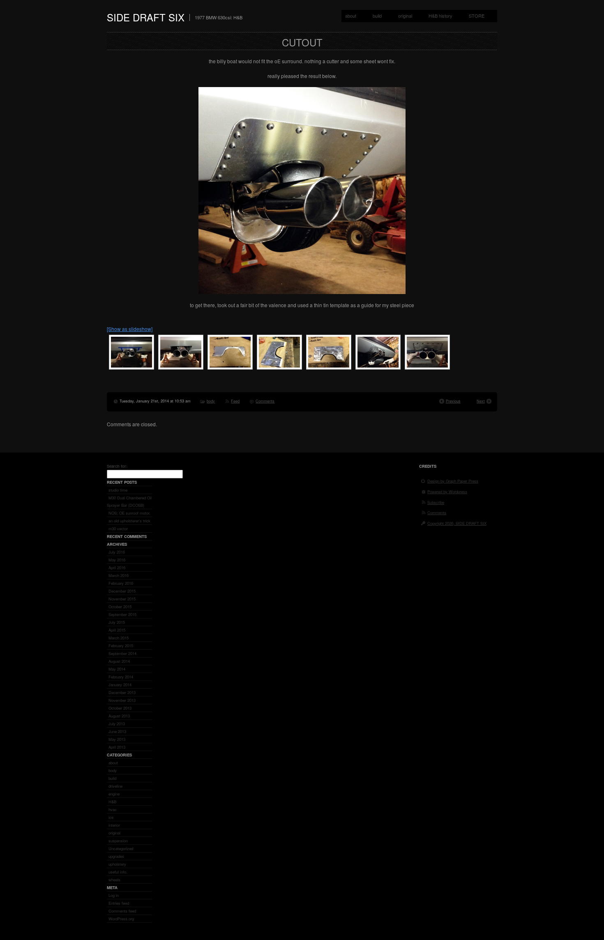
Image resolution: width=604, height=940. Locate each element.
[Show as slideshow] (129, 328)
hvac (112, 809)
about (350, 15)
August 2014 (119, 661)
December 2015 (122, 591)
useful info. (117, 872)
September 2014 (122, 653)
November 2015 (122, 599)
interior (114, 825)
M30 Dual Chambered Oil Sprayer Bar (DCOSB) (129, 501)
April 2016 (116, 567)
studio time (117, 490)
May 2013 (116, 739)
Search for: (117, 466)
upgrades (116, 856)
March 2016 (118, 575)
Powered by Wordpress (447, 491)
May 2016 (116, 560)
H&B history (440, 15)
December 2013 (122, 692)
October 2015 (119, 606)
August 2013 (119, 716)
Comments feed (122, 911)
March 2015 (118, 638)
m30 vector (118, 528)
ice (110, 817)
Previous (453, 401)
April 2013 (116, 747)
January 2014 (119, 684)
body (211, 401)
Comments (265, 401)
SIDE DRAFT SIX (145, 17)
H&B (112, 801)
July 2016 (116, 552)
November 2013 (122, 700)
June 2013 (117, 731)
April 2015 (116, 630)
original (405, 15)
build (377, 15)
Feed (235, 401)
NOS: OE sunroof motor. (129, 513)
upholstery (117, 864)
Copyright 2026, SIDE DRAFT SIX (456, 523)
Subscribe (435, 502)
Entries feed (118, 903)
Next (481, 401)
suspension (118, 840)
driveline (115, 786)
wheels (114, 880)
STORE (476, 15)
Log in (113, 895)
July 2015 (116, 622)
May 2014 (116, 669)
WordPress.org (121, 919)
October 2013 (119, 708)
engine (114, 794)
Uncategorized (120, 848)
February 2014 (120, 677)
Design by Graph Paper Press (452, 481)
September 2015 (122, 614)
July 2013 (116, 723)
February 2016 (120, 583)
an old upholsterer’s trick (129, 521)
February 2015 (120, 645)
